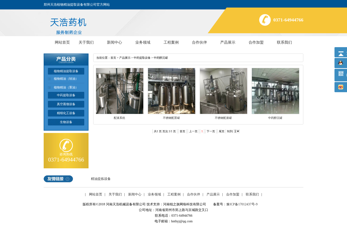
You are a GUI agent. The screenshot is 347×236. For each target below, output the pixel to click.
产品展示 (227, 42)
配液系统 (119, 118)
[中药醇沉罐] (275, 113)
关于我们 (86, 42)
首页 (113, 57)
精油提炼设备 (101, 179)
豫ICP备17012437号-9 (242, 204)
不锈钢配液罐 (223, 118)
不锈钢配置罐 (171, 118)
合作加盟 (256, 42)
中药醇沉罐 (161, 57)
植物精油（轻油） (66, 78)
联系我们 (284, 42)
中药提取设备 (142, 57)
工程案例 (171, 42)
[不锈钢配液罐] (223, 113)
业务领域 (142, 42)
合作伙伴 (199, 42)
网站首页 (62, 42)
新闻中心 (114, 42)
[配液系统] (120, 113)
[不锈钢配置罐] (171, 113)
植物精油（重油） (66, 87)
